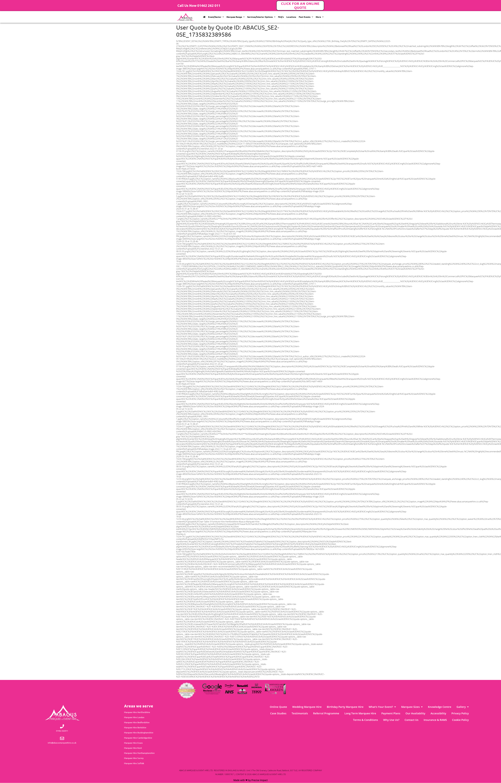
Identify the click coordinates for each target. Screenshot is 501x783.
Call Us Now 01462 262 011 (198, 5)
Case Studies (278, 713)
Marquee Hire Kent (133, 748)
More (318, 17)
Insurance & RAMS (435, 720)
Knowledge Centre (439, 707)
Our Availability (415, 713)
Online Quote (278, 707)
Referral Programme (326, 713)
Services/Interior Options (260, 17)
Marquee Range (234, 17)
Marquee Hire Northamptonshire (139, 753)
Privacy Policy (460, 713)
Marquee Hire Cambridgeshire (138, 737)
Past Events (305, 17)
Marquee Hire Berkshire (135, 727)
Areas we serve (138, 706)
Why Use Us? (391, 720)
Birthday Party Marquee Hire (345, 707)
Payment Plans (390, 713)
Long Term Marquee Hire (360, 713)
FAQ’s (281, 17)
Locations (291, 17)
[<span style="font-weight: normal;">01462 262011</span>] (62, 726)
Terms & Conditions (365, 720)
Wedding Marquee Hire (307, 707)
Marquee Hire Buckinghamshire (138, 732)
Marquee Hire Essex (133, 742)
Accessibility (438, 713)
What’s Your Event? (381, 707)
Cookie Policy (460, 720)
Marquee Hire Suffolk (134, 763)
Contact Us (411, 720)
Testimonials (300, 713)
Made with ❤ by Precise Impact (250, 780)
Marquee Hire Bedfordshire (137, 722)
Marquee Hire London (134, 717)
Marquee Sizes (410, 707)
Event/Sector (214, 17)
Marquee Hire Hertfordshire (137, 712)
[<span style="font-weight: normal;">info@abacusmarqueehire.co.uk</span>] (62, 738)
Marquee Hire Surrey (134, 758)
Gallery (461, 707)
